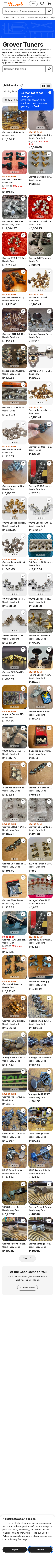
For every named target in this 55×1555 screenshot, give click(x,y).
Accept (40, 1549)
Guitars (21, 17)
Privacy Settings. (19, 1539)
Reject (14, 1549)
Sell (33, 3)
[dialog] (27, 1535)
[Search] (49, 11)
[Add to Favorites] (21, 85)
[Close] (50, 92)
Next (25, 1258)
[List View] (48, 86)
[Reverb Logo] (15, 4)
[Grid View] (43, 86)
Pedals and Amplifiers (38, 17)
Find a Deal (9, 17)
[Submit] (49, 68)
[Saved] (42, 3)
